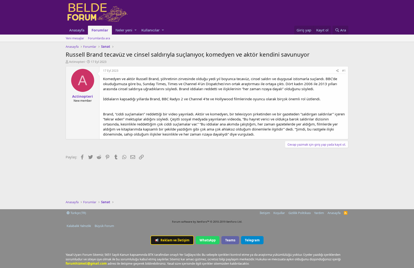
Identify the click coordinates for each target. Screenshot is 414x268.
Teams (230, 240)
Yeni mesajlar (75, 38)
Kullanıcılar (150, 30)
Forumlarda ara (99, 38)
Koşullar (279, 213)
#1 (344, 71)
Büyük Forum (104, 226)
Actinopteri (77, 62)
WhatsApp (208, 240)
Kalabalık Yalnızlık (79, 226)
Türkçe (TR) (78, 213)
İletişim (265, 213)
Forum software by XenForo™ (207, 221)
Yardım (319, 213)
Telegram (252, 240)
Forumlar (100, 30)
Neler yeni (123, 30)
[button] (135, 30)
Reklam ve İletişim (172, 240)
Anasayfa (76, 30)
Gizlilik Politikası (299, 213)
